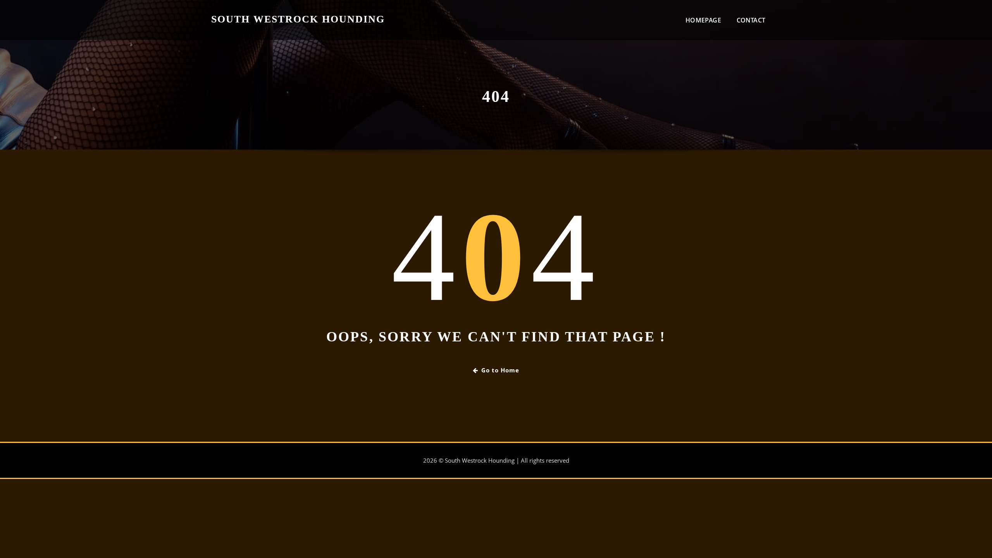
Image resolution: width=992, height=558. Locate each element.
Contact (751, 20)
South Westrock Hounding (298, 19)
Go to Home (500, 370)
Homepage (703, 20)
